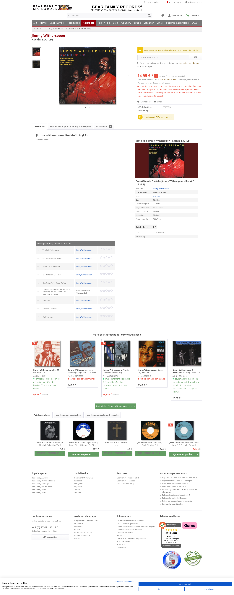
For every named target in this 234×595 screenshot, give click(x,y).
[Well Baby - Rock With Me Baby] (150, 430)
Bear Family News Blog (83, 478)
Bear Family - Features (126, 481)
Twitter (77, 489)
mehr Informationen (48, 452)
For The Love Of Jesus (117, 443)
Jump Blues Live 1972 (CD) (186, 371)
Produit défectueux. (82, 535)
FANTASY (156, 196)
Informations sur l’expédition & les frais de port (136, 526)
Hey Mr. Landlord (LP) (46, 371)
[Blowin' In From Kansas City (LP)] (117, 354)
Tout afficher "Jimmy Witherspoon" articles (115, 406)
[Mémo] (163, 15)
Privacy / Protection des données (130, 520)
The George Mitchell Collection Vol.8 (50, 443)
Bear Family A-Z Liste (40, 478)
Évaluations (103, 126)
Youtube (77, 492)
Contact (77, 529)
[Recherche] (149, 15)
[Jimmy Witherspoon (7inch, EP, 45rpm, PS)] (82, 354)
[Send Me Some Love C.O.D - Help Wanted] (184, 430)
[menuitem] (109, 15)
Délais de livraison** (125, 532)
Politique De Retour (125, 541)
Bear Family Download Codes (43, 481)
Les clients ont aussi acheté (68, 415)
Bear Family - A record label (128, 478)
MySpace (78, 486)
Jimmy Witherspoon (48, 35)
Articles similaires (42, 415)
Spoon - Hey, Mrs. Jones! (151, 371)
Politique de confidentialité (124, 581)
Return (77, 538)
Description (39, 126)
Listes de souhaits (153, 2)
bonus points (166, 117)
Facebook (78, 481)
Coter (159, 101)
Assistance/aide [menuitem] (193, 2)
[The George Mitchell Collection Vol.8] (50, 430)
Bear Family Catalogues (41, 484)
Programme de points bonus (86, 520)
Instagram (78, 484)
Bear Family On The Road (42, 486)
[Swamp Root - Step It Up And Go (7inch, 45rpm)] (83, 430)
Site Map (120, 535)
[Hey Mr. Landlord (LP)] (47, 354)
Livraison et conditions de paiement (131, 538)
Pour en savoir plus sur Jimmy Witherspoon (70, 126)
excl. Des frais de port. (168, 80)
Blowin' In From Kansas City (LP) (116, 371)
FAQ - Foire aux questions (127, 523)
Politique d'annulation (83, 532)
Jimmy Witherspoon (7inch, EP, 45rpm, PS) (82, 371)
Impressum (121, 547)
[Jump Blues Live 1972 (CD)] (187, 354)
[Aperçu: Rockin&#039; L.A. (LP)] (36, 52)
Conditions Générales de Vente (129, 529)
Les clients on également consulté (102, 415)
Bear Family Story (39, 489)
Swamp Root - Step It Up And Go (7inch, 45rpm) (83, 444)
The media (121, 544)
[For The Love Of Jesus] (117, 430)
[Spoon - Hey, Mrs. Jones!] (152, 354)
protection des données (189, 63)
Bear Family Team (39, 492)
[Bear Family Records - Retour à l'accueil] (53, 7)
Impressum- (79, 523)
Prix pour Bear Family (125, 484)
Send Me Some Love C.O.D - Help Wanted (184, 443)
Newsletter (78, 526)
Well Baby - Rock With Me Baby (150, 443)
